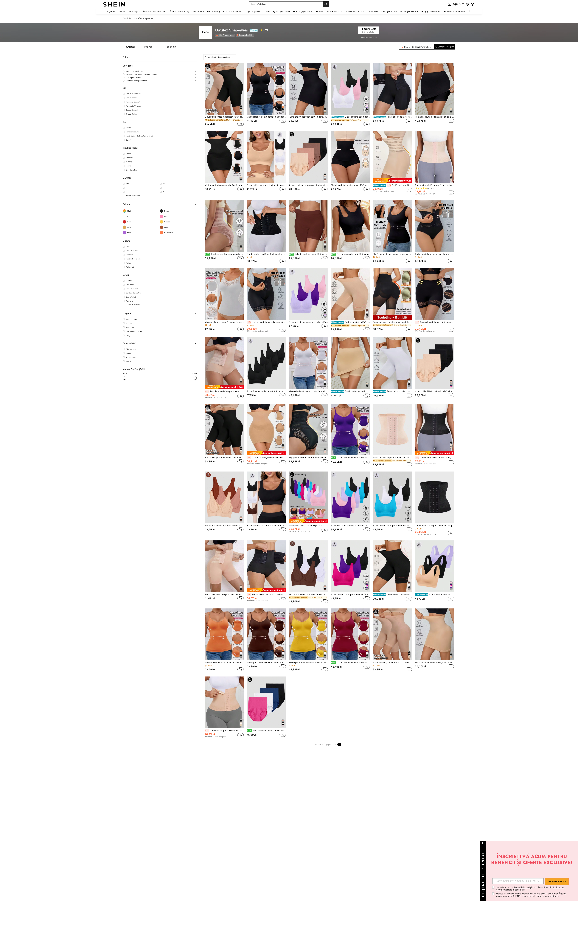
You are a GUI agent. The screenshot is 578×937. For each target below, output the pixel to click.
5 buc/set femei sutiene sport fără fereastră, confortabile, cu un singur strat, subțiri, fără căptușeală (350, 525)
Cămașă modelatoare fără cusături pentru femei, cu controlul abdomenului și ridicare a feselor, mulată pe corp (435, 322)
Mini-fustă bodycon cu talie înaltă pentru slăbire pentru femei (224, 185)
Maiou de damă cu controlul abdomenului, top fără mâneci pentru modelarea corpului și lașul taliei (350, 662)
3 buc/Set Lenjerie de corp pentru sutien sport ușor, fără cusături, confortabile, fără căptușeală (434, 594)
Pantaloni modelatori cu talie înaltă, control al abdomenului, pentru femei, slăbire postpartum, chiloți (392, 117)
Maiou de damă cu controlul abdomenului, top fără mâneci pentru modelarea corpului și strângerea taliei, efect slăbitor (224, 662)
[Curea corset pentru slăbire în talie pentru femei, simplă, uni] (224, 702)
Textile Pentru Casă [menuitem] (334, 11)
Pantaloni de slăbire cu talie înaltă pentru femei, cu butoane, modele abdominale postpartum (266, 594)
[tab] (130, 47)
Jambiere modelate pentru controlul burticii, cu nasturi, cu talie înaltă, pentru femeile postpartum (224, 391)
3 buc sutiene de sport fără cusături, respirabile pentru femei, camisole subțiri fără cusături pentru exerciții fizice (266, 525)
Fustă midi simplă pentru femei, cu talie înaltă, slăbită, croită (392, 185)
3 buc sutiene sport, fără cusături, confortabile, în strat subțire (350, 117)
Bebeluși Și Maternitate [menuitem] (454, 11)
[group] (160, 71)
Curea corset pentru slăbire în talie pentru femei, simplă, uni (224, 730)
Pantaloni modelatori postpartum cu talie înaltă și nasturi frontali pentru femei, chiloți (224, 594)
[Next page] (343, 744)
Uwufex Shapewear (231, 30)
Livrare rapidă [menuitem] (134, 11)
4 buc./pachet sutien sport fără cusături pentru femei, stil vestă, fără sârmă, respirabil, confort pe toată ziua (266, 391)
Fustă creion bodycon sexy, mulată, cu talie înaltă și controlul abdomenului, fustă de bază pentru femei (308, 117)
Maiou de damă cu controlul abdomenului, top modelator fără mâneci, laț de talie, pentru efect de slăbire (350, 457)
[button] (467, 4)
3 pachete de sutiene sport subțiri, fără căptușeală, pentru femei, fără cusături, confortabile (308, 322)
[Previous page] (335, 744)
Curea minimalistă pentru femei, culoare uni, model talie (434, 185)
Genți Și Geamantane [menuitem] (431, 11)
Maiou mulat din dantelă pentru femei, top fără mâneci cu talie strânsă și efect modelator (224, 322)
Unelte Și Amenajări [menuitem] (409, 11)
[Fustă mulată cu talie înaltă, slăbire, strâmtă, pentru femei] (434, 634)
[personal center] (449, 4)
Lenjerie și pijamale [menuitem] (253, 11)
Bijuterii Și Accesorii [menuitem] (281, 11)
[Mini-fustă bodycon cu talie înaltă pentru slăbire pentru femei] (224, 157)
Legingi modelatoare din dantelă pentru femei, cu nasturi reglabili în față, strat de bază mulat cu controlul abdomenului (266, 322)
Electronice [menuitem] (373, 11)
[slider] (124, 378)
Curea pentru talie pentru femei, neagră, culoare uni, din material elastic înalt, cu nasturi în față (434, 525)
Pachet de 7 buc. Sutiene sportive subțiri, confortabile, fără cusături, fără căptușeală (308, 525)
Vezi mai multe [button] (134, 195)
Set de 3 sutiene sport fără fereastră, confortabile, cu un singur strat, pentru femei (224, 525)
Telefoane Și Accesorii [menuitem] (355, 11)
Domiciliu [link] (127, 18)
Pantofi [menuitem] (319, 11)
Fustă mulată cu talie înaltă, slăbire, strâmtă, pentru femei (434, 662)
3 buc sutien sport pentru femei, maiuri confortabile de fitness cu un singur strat (266, 185)
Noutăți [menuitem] (121, 11)
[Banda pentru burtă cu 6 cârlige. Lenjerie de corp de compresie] (266, 226)
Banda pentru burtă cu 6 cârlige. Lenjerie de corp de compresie (266, 254)
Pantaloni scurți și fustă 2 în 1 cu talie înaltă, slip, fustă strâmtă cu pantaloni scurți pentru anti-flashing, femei (434, 117)
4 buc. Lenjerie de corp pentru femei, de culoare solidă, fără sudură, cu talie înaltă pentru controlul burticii (308, 185)
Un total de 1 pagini (322, 744)
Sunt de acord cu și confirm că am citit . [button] (530, 888)
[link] (455, 4)
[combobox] (220, 57)
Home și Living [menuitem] (213, 11)
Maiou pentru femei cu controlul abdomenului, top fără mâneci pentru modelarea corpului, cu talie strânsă (308, 662)
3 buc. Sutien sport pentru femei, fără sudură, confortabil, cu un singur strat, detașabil (350, 594)
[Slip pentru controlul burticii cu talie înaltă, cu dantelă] (308, 430)
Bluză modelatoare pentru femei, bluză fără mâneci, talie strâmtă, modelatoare (392, 254)
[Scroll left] (469, 11)
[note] (392, 180)
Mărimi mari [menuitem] (198, 11)
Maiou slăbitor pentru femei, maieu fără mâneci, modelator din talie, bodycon (266, 117)
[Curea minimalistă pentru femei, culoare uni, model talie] (434, 157)
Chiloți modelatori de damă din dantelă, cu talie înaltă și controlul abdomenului (224, 254)
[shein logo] (114, 4)
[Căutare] (326, 4)
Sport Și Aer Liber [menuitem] (389, 11)
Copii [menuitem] (267, 11)
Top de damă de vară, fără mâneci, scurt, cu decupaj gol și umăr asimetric (350, 254)
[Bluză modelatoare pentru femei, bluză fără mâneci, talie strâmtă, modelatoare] (392, 226)
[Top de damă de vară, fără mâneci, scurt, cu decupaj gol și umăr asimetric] (350, 226)
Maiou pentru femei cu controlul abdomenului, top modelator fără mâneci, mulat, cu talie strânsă (266, 662)
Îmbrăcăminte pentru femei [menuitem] (155, 11)
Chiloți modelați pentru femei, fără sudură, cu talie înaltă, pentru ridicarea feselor (350, 185)
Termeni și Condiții (523, 887)
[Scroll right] (473, 11)
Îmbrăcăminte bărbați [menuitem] (232, 11)
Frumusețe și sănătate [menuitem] (303, 11)
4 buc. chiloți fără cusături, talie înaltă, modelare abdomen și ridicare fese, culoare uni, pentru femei (434, 391)
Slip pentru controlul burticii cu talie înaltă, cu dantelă (308, 457)
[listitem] (225, 35)
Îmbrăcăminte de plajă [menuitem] (180, 11)
